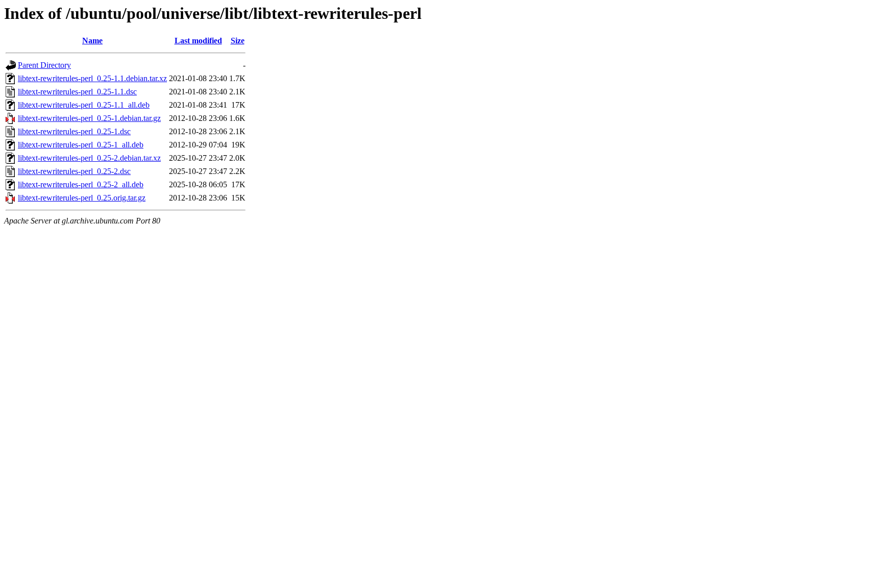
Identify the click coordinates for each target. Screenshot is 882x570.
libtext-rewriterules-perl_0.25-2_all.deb (80, 184)
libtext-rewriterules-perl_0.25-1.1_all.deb (84, 105)
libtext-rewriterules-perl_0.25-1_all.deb (80, 144)
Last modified (198, 40)
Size (237, 40)
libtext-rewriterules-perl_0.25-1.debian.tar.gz (89, 118)
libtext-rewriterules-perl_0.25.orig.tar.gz (81, 197)
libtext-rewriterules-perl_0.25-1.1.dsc (77, 91)
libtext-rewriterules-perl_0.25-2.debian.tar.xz (89, 158)
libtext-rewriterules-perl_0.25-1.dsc (74, 131)
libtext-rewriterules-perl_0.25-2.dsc (74, 171)
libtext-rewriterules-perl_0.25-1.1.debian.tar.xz (92, 78)
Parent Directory (44, 65)
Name (92, 40)
